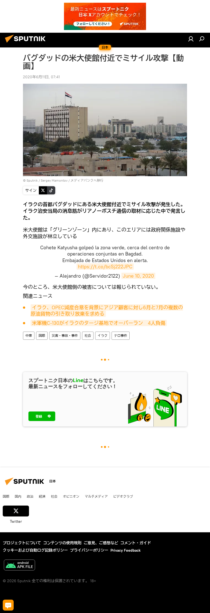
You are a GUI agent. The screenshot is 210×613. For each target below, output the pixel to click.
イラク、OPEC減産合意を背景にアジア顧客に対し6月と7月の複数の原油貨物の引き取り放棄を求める (107, 310)
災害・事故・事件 (65, 335)
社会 (87, 335)
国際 (42, 335)
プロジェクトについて (22, 542)
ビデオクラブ (123, 496)
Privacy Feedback (125, 550)
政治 (30, 496)
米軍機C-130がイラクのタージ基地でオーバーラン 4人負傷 (98, 323)
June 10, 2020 (138, 276)
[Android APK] (19, 566)
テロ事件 (120, 335)
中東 (28, 335)
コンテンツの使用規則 (62, 542)
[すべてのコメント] (8, 605)
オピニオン (71, 496)
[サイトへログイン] (190, 38)
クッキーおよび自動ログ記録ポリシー (35, 550)
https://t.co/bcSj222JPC (105, 266)
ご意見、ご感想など (101, 542)
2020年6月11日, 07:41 (41, 76)
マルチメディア (96, 496)
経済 (42, 496)
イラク (102, 335)
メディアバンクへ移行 (87, 180)
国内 (18, 496)
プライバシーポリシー (89, 550)
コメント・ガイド (135, 542)
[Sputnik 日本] (27, 43)
